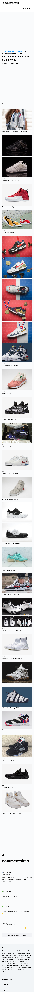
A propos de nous (13, 977)
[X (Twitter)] (5, 984)
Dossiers (20, 51)
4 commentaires (14, 63)
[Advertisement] (17, 29)
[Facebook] (2, 984)
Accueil (4, 51)
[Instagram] (7, 984)
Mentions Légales (7, 979)
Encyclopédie (12, 51)
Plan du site (23, 977)
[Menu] (31, 2)
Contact (4, 977)
